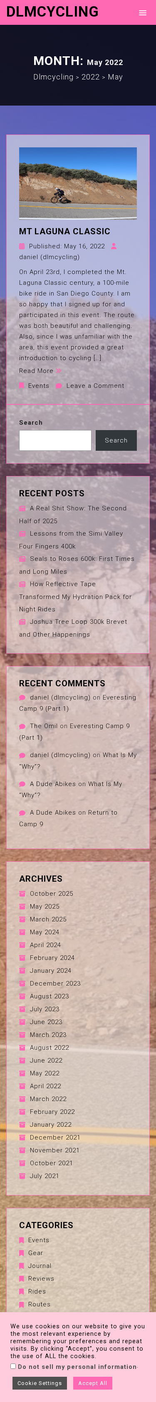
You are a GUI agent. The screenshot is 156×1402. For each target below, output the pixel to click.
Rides (37, 1291)
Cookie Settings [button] (39, 1383)
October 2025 (51, 893)
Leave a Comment (95, 386)
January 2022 (51, 1124)
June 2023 (46, 1022)
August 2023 (49, 996)
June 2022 (46, 1060)
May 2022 (44, 1073)
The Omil (44, 726)
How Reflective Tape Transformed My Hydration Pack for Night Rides (75, 596)
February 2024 (52, 958)
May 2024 (44, 932)
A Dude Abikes (53, 784)
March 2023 (48, 1035)
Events (39, 386)
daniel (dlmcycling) (49, 257)
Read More (36, 371)
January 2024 (51, 970)
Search (31, 422)
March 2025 (48, 919)
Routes (39, 1304)
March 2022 (48, 1099)
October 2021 (51, 1163)
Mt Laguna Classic (65, 231)
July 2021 (44, 1176)
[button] (141, 12)
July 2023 (44, 1009)
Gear (35, 1253)
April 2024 (45, 945)
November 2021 (55, 1150)
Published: (67, 246)
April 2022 (45, 1086)
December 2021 (55, 1137)
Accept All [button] (92, 1383)
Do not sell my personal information (77, 1367)
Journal (40, 1266)
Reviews (41, 1278)
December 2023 (55, 983)
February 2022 (52, 1112)
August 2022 (49, 1047)
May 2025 (44, 906)
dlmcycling (52, 11)
